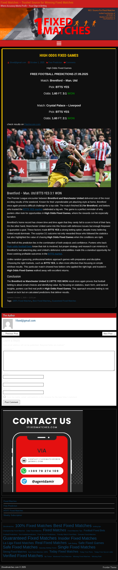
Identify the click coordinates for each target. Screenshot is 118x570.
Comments (71, 62)
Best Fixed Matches (42, 301)
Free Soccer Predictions (46, 534)
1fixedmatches (8, 526)
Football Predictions (10, 534)
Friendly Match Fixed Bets (67, 534)
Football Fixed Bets (94, 530)
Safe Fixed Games (91, 543)
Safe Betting (72, 543)
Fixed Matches (10, 501)
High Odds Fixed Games (59, 55)
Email (6, 381)
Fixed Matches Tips (75, 531)
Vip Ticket (48, 556)
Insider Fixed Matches (77, 538)
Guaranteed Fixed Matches (64, 301)
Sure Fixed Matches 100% (38, 552)
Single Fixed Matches (76, 547)
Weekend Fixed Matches (62, 556)
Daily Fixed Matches (34, 531)
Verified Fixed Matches (23, 556)
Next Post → (109, 334)
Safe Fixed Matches (20, 547)
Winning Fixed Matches (81, 556)
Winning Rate (97, 556)
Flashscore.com (32, 124)
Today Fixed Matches (63, 551)
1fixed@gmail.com (18, 62)
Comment (8, 349)
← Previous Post (10, 334)
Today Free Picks (86, 552)
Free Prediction (55, 62)
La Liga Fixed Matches (18, 543)
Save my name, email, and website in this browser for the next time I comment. (42, 397)
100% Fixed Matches (22, 301)
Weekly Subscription (13, 515)
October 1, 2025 (37, 62)
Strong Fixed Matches (15, 551)
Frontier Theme (109, 567)
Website (6, 389)
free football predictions (27, 534)
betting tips (97, 526)
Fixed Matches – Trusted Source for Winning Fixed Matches (37, 2)
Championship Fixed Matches (14, 531)
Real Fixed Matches (51, 543)
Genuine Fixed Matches (87, 534)
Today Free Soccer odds (103, 552)
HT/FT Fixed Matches (13, 510)
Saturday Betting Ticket (47, 548)
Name (6, 373)
